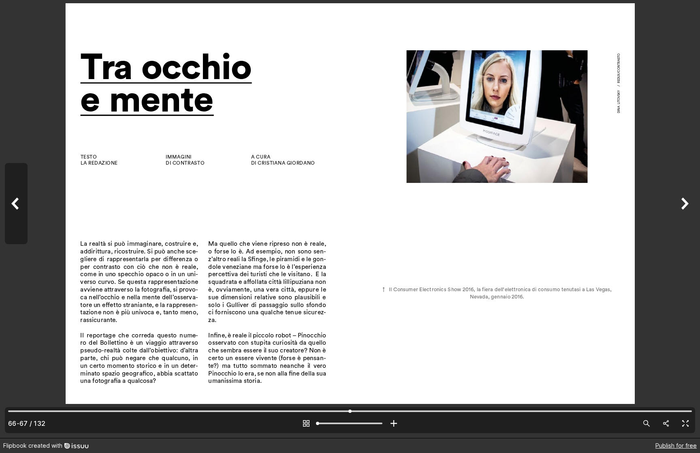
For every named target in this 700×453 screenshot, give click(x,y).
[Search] (646, 423)
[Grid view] (306, 423)
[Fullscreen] (685, 423)
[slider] (350, 423)
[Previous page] (16, 219)
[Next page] (684, 219)
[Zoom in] (394, 423)
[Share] (666, 423)
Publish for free (676, 445)
